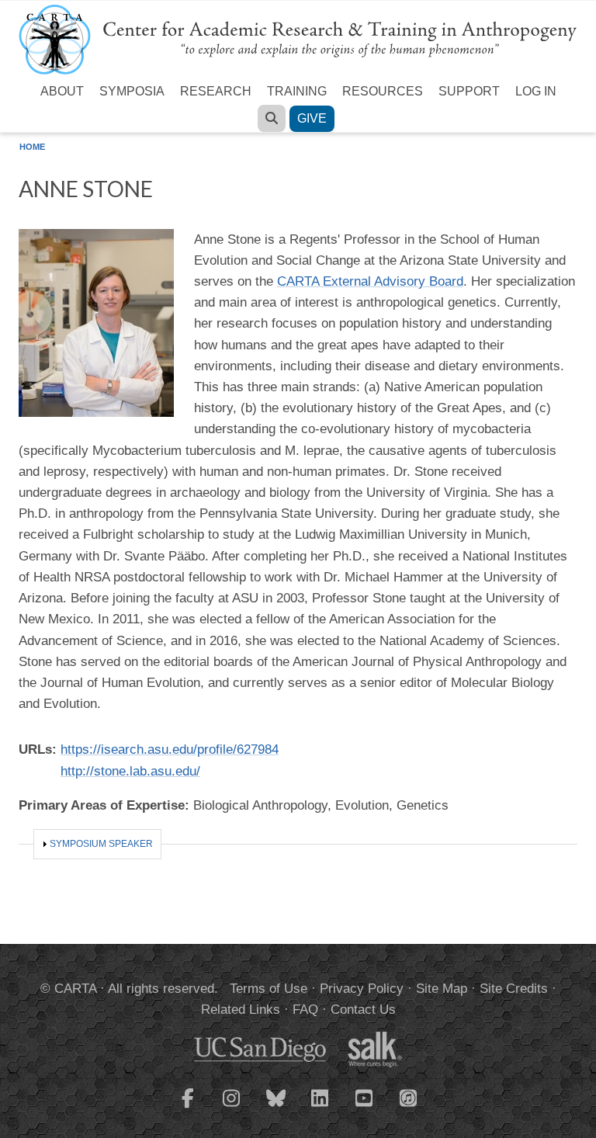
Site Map (441, 988)
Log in (535, 91)
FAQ (305, 1009)
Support (469, 91)
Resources (382, 91)
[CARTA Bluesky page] (276, 1107)
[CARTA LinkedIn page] (320, 1107)
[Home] (298, 38)
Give (312, 118)
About (62, 91)
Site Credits (514, 988)
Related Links (240, 1009)
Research (215, 91)
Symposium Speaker (101, 843)
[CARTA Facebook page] (187, 1107)
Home (32, 146)
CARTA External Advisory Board (370, 281)
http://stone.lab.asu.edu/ (130, 771)
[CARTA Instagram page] (232, 1107)
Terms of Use (268, 988)
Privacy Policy (362, 988)
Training (297, 91)
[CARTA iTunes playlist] (409, 1096)
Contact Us (363, 1009)
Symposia (132, 91)
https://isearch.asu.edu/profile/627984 (170, 749)
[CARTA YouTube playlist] (364, 1107)
